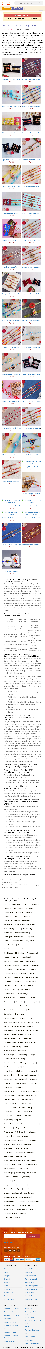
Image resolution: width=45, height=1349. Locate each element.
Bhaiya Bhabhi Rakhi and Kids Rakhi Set (15, 321)
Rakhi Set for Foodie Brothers (12, 133)
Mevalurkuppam (21, 1156)
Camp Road (15, 1099)
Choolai (15, 957)
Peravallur (22, 1010)
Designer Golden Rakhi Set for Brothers (16, 294)
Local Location (9, 1299)
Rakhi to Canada (31, 1276)
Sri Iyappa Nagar (10, 1160)
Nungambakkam (17, 941)
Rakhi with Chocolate (11, 1308)
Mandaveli (18, 1152)
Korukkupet (28, 1189)
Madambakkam (9, 1209)
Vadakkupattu (8, 1087)
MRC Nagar (18, 1181)
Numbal (6, 1026)
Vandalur (22, 1107)
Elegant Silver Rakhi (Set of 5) (32, 374)
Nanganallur (30, 941)
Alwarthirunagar (31, 1091)
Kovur (32, 1209)
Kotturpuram (33, 1201)
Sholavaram (8, 961)
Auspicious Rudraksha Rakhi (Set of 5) (15, 506)
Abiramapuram (31, 1095)
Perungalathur (21, 973)
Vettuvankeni (8, 1132)
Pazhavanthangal (10, 1050)
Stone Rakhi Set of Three (12, 428)
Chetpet (7, 1103)
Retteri (27, 989)
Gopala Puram (31, 1030)
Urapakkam (8, 1120)
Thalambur (20, 1002)
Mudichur (7, 1177)
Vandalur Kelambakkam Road (14, 1124)
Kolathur (7, 908)
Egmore (6, 941)
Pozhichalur (35, 965)
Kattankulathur (9, 1201)
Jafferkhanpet (20, 1071)
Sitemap (28, 1326)
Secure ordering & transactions (18, 1256)
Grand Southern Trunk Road (14, 1059)
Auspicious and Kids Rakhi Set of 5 (14, 106)
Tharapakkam (18, 1006)
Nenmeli (23, 1018)
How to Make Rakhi (32, 1343)
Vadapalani (7, 1083)
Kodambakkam (9, 1189)
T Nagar (7, 916)
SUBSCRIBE (33, 1236)
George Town (33, 1022)
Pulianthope (8, 969)
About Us (28, 1308)
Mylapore (7, 957)
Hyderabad (8, 1289)
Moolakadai (8, 1181)
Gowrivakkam (8, 1030)
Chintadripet (8, 1079)
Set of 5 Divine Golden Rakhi (32, 428)
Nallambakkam (31, 1160)
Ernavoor (32, 1018)
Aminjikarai (28, 945)
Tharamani (7, 1006)
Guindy (11, 928)
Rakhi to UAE (29, 1282)
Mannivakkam (8, 1156)
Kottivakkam (18, 937)
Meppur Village (22, 1136)
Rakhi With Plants (10, 1341)
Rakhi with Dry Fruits (11, 1315)
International (31, 1265)
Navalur (6, 1034)
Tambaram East (17, 1164)
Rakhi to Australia (31, 1279)
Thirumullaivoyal (22, 994)
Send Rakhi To (10, 1265)
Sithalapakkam (31, 1173)
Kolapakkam (22, 1185)
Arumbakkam (19, 924)
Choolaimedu (8, 953)
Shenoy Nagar (23, 1168)
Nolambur (29, 1026)
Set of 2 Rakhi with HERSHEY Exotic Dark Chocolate (20, 240)
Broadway (15, 916)
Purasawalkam (31, 977)
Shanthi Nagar (9, 1173)
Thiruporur (18, 985)
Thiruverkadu (17, 908)
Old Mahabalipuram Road (13, 1042)
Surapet (21, 1160)
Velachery (25, 916)
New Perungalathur (11, 1022)
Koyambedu (26, 920)
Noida (6, 1296)
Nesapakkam (8, 1014)
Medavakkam (27, 1112)
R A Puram (31, 998)
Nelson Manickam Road (12, 1038)
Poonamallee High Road (12, 965)
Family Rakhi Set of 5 (11, 213)
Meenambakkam (33, 1124)
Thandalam (21, 998)
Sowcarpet (33, 904)
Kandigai (33, 1063)
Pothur (25, 965)
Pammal (6, 1046)
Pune (6, 1286)
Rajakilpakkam (9, 1002)
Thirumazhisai (33, 1010)
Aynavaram (16, 1103)
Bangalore (8, 1276)
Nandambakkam (31, 1164)
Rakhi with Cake (9, 1319)
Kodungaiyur (18, 961)
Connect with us (11, 1247)
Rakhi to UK (29, 1272)
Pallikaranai (16, 1046)
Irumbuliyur (32, 1071)
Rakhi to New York (31, 1296)
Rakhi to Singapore (32, 1286)
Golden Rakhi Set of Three (11, 518)
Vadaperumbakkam (20, 1083)
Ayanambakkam (27, 1103)
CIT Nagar (31, 1055)
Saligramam (8, 985)
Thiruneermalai (9, 994)
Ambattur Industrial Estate (22, 949)
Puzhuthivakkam (9, 998)
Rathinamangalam (32, 1002)
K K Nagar (23, 1063)
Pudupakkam (19, 969)
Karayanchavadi (25, 1197)
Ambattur (19, 912)
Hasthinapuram (28, 1067)
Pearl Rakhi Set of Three (11, 267)
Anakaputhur (32, 1079)
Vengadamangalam (22, 1148)
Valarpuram (20, 1087)
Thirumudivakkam (10, 1010)
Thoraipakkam (32, 953)
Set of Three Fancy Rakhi (32, 401)
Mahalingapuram (26, 1205)
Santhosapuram (17, 989)
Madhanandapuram (10, 1205)
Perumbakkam (31, 969)
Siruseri (15, 1177)
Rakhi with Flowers (11, 1322)
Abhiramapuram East (11, 1217)
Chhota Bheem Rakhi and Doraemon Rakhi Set (18, 455)
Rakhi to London (31, 1299)
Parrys (6, 904)
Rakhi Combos (10, 1305)
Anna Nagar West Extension (14, 1091)
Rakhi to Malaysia (31, 1289)
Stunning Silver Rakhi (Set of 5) (32, 467)
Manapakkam (8, 1148)
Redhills (17, 920)
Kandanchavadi (25, 957)
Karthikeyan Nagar (10, 1197)
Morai (27, 1181)
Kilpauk (19, 1189)
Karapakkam (8, 1112)
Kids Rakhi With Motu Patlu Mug (13, 571)
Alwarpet (20, 1095)
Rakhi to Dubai (30, 1292)
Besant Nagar (27, 1099)
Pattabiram (22, 1050)
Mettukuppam (31, 1132)
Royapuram (30, 937)
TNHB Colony (8, 1116)
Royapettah (8, 924)
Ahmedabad (8, 1292)
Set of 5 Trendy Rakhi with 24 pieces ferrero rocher (20, 401)
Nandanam (20, 1173)
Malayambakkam (9, 1185)
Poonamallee (15, 904)
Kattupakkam (21, 1201)
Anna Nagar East (10, 945)
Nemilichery (20, 1030)
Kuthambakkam (22, 1209)
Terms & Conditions (32, 1330)
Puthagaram (8, 981)
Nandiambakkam (9, 1168)
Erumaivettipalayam (11, 1018)
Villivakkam (30, 924)
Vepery (14, 1144)
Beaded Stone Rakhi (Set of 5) (12, 347)
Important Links (32, 1305)
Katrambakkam (28, 1193)
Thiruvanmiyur (9, 912)
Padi (5, 928)
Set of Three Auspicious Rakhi (12, 482)
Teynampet (24, 1177)
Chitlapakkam (22, 1075)
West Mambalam (10, 1140)
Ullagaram (17, 1120)
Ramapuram (30, 1006)
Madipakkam (19, 953)
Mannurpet (22, 1140)
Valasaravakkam (9, 1095)
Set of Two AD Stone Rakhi (11, 545)
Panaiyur (25, 1046)
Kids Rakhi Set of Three (11, 186)
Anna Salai (33, 1083)
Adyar (20, 945)
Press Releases (31, 1337)
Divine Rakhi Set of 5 (31, 186)
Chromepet (8, 937)
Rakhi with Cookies (10, 1332)
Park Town (28, 908)
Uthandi (17, 1112)
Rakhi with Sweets (10, 1312)
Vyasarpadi (32, 1140)
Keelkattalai (16, 1193)
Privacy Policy (30, 1317)
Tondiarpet (27, 1116)
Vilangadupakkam (21, 1128)
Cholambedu (21, 1055)
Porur (19, 928)
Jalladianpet (17, 1067)
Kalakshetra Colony (10, 1063)
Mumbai (7, 1269)
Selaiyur (6, 989)
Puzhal (25, 904)
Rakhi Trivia (29, 1340)
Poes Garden (19, 977)
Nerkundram (19, 1014)
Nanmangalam (17, 1034)
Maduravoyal (8, 932)
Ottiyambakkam (9, 1075)
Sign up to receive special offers (18, 1232)
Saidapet (18, 981)
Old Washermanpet (31, 1042)
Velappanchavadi (25, 1144)
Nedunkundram (29, 1034)
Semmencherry (20, 1079)
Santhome (28, 985)
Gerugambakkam (18, 1026)
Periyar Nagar (9, 973)
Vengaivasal (8, 1152)
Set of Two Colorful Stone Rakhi (33, 506)
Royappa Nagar (29, 981)
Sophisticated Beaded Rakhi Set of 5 (15, 160)
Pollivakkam (8, 977)
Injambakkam (8, 1071)
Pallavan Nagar (9, 1055)
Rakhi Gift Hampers (11, 1325)
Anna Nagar (8, 920)
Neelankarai (27, 1038)
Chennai (7, 1279)
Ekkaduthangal (28, 928)
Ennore (22, 1022)
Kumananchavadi (10, 1213)
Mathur (18, 1116)
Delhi (6, 1272)
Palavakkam (33, 1075)
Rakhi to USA (29, 1269)
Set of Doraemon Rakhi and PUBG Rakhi (16, 374)
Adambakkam (30, 961)
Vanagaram (32, 1107)
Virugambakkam (9, 1136)
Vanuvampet (8, 1128)
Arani (5, 1107)
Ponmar (31, 973)
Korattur (7, 1193)
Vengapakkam (29, 1152)
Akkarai (6, 1099)
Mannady (28, 912)
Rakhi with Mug (9, 1329)
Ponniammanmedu (22, 932)
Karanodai (13, 1107)
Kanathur (7, 1067)
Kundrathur (22, 1213)
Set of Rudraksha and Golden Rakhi (14, 79)
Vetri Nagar (19, 1132)
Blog (26, 1333)
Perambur (7, 949)
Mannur (6, 1144)
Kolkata (7, 1282)
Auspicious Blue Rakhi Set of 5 (32, 106)
